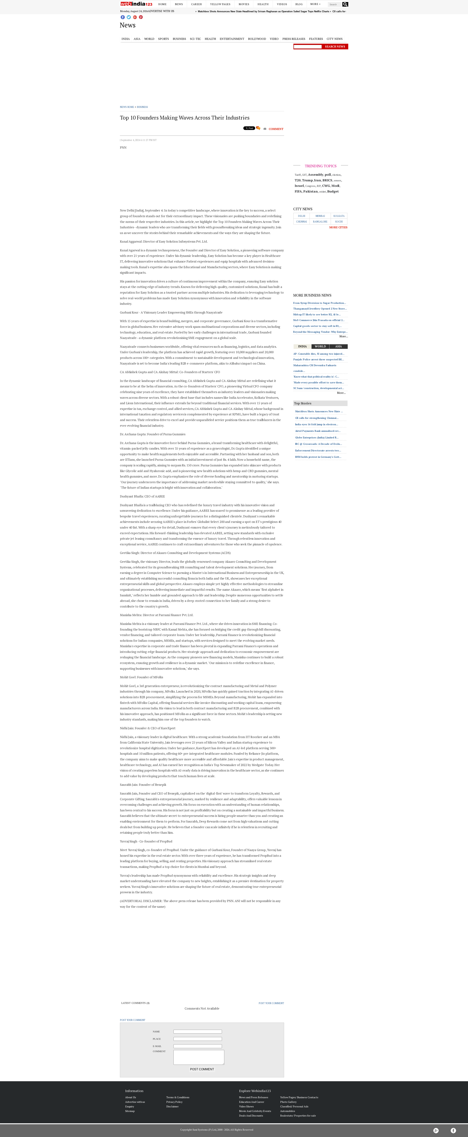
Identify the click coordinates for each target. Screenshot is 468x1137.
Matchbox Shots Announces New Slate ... (319, 411)
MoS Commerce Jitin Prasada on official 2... (319, 320)
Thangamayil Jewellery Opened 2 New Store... (320, 308)
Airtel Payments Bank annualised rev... (318, 431)
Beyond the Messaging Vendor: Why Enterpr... (320, 331)
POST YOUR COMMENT (271, 1003)
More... (343, 336)
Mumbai (320, 216)
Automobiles (287, 1111)
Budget (333, 191)
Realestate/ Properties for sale (298, 1115)
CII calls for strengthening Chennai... (317, 418)
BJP (319, 186)
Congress (310, 186)
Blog (299, 4)
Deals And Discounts (251, 1115)
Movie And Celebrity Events (255, 1111)
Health (263, 4)
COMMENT (276, 129)
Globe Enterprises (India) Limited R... (317, 437)
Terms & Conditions (177, 1097)
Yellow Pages (220, 4)
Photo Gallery (288, 1102)
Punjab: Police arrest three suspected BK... (318, 359)
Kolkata (338, 216)
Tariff (298, 174)
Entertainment (232, 39)
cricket (322, 191)
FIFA (298, 191)
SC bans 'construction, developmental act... (318, 388)
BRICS (327, 180)
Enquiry (129, 1106)
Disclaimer (172, 1106)
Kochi (339, 221)
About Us (130, 1097)
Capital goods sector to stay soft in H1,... (317, 326)
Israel (299, 185)
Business (179, 39)
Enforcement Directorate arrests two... (318, 450)
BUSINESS (142, 107)
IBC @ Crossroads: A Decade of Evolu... (318, 444)
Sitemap (130, 1111)
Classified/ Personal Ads (294, 1106)
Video (274, 39)
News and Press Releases (253, 1097)
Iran (317, 180)
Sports (163, 39)
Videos (282, 4)
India (126, 39)
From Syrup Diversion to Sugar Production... (319, 303)
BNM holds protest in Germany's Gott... (318, 457)
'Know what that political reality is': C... (316, 376)
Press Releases (293, 39)
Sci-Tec (195, 39)
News (179, 4)
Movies (244, 4)
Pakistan (310, 191)
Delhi (301, 216)
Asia (137, 39)
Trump (307, 180)
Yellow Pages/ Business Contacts (299, 1097)
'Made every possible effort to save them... (318, 382)
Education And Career (251, 1102)
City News (334, 39)
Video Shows (246, 1106)
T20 (298, 180)
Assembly (315, 174)
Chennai (301, 221)
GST (304, 174)
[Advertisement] (252, 24)
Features (316, 39)
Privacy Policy (174, 1102)
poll (328, 174)
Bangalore (320, 221)
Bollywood (257, 39)
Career (196, 4)
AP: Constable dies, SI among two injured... (318, 353)
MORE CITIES (338, 227)
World (149, 39)
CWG (326, 185)
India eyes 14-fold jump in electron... (316, 424)
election (336, 174)
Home (162, 4)
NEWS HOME (127, 107)
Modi (335, 185)
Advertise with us (161, 11)
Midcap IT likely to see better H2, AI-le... (317, 314)
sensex (337, 180)
